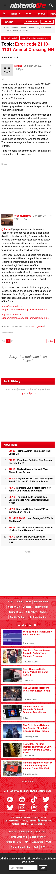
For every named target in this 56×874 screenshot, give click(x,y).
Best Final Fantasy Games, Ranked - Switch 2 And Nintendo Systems (31, 529)
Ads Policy (31, 612)
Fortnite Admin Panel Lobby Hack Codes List (30, 452)
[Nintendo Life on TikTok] (34, 800)
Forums (8, 22)
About (19, 601)
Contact (27, 606)
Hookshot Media (24, 817)
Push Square (25, 831)
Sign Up (32, 393)
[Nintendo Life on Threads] (34, 808)
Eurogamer (37, 842)
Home (6, 27)
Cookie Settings (18, 617)
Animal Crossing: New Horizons (35, 38)
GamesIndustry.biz (20, 847)
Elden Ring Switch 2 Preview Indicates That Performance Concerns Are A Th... (30, 539)
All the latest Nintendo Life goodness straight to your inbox (28, 860)
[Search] (51, 5)
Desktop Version (37, 617)
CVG (35, 847)
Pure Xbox (40, 831)
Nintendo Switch (10, 38)
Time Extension (19, 836)
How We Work (41, 601)
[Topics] (5, 5)
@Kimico (5, 229)
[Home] (4, 13)
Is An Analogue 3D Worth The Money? (31, 520)
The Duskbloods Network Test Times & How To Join (28, 471)
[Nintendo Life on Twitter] (46, 800)
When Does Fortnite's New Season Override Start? (30, 461)
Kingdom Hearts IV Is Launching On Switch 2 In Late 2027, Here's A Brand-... (31, 480)
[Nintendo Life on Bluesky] (10, 808)
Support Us (14, 606)
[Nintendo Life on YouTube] (22, 800)
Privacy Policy (41, 606)
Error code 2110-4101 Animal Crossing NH (27, 46)
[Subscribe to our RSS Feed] (10, 800)
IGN (26, 842)
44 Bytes (32, 821)
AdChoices (45, 821)
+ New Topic (31, 21)
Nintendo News (13, 842)
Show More (27, 781)
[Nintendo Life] (28, 5)
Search (48, 21)
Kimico (18, 65)
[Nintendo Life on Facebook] (46, 808)
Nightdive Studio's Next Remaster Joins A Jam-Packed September (30, 489)
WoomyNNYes (22, 215)
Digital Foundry (38, 836)
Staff (28, 601)
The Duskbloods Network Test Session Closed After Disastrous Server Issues (29, 500)
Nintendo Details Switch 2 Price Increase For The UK (29, 510)
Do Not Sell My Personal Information (28, 824)
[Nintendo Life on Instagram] (22, 808)
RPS (43, 847)
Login (22, 393)
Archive (44, 612)
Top (11, 601)
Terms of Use (16, 612)
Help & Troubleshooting (30, 27)
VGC (48, 842)
